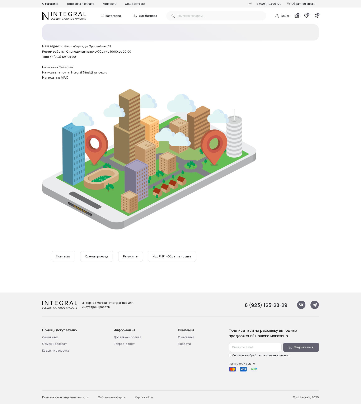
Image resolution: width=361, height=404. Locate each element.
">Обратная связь (172, 256)
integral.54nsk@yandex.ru (89, 72)
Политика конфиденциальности (65, 397)
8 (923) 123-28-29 (269, 4)
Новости (184, 344)
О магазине (50, 4)
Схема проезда (96, 256)
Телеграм (66, 67)
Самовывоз (50, 337)
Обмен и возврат (54, 344)
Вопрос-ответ (124, 344)
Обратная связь (303, 4)
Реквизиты (130, 256)
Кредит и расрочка (55, 350)
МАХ (64, 77)
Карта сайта (144, 397)
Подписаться (303, 347)
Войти (285, 16)
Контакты (110, 4)
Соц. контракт (135, 4)
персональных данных (276, 355)
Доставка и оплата (80, 4)
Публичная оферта (112, 397)
